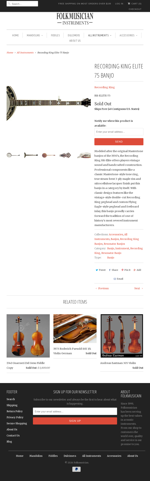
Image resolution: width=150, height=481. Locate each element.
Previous (103, 288)
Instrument (122, 248)
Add (139, 270)
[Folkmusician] (75, 19)
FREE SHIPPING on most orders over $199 (84, 4)
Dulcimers (74, 35)
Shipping (12, 405)
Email (120, 278)
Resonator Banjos (114, 243)
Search (11, 399)
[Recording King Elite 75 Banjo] (49, 103)
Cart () (136, 4)
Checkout (135, 9)
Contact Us (13, 435)
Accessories (127, 35)
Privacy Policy (15, 417)
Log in (119, 4)
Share (115, 270)
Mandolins (33, 35)
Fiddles (55, 35)
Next (137, 288)
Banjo (110, 248)
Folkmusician (81, 462)
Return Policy (15, 411)
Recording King (104, 87)
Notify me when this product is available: (113, 123)
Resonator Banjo (111, 253)
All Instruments (98, 35)
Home (15, 35)
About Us (75, 40)
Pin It (127, 270)
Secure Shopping (17, 423)
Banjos (115, 239)
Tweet (102, 270)
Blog (9, 441)
